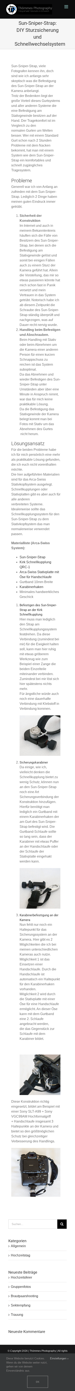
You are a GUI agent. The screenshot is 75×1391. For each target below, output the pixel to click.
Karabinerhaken (31, 587)
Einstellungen (58, 1358)
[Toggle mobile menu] (66, 7)
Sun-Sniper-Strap (32, 557)
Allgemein (18, 1246)
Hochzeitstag (20, 1255)
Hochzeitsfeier (21, 1277)
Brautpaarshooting (24, 1296)
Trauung (17, 1314)
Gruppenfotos (21, 1286)
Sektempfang (20, 1305)
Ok (37, 1382)
